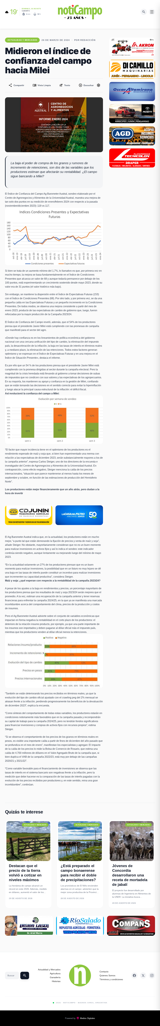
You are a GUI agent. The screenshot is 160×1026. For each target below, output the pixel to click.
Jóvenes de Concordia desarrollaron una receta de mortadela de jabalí (129, 875)
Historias (56, 981)
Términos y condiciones (111, 979)
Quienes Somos (107, 975)
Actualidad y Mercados (49, 969)
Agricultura (55, 973)
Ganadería (55, 977)
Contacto (104, 971)
